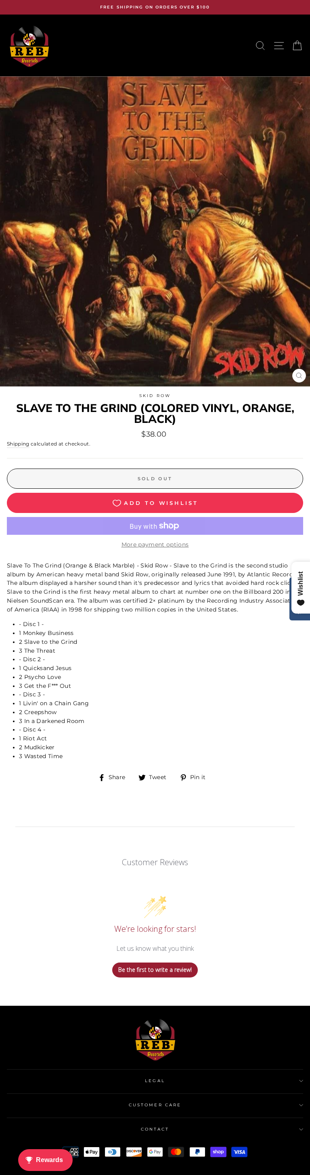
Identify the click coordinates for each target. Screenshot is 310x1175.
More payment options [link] (155, 544)
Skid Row (154, 395)
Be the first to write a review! (155, 969)
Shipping (18, 444)
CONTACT (155, 1129)
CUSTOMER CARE (155, 1105)
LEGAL (155, 1080)
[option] (155, 7)
